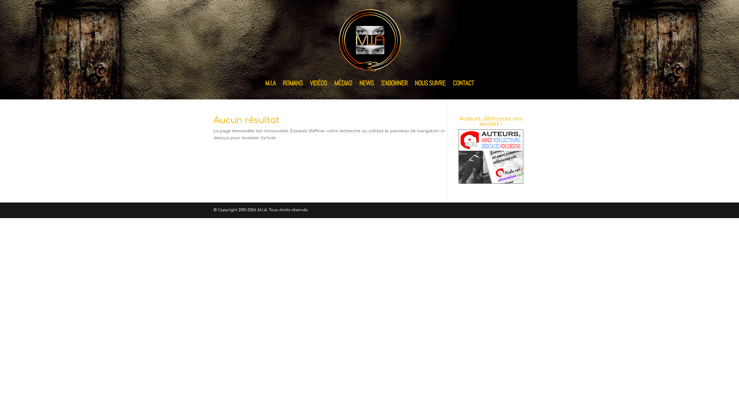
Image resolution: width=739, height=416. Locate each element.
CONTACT (463, 84)
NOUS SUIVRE (430, 84)
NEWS (366, 84)
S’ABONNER (394, 84)
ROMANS (293, 84)
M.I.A (270, 84)
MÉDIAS (343, 84)
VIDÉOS (318, 84)
